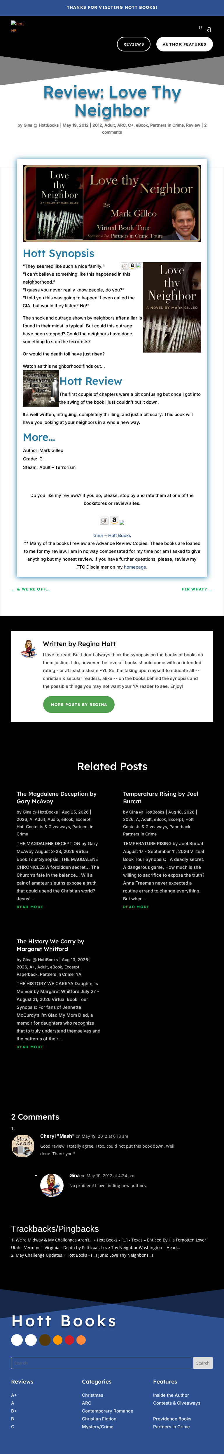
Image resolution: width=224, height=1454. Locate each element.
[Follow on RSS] (81, 1340)
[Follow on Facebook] (17, 1340)
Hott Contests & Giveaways (43, 826)
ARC (121, 124)
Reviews (133, 44)
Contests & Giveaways (176, 1403)
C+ (131, 124)
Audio (53, 819)
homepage (135, 567)
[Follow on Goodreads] (45, 1340)
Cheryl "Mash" (57, 1136)
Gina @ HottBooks (41, 124)
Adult (109, 124)
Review (193, 124)
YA (78, 974)
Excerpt (83, 819)
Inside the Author (171, 1395)
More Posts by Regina (79, 704)
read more (30, 906)
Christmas (92, 1395)
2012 (97, 124)
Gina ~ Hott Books (112, 535)
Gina (74, 1175)
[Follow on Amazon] (57, 1340)
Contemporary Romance (107, 1411)
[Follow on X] (31, 1340)
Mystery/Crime (97, 1426)
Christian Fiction (99, 1419)
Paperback (27, 974)
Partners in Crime (167, 124)
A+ (32, 966)
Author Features (184, 44)
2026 (22, 819)
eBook (142, 124)
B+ (14, 1411)
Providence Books (172, 1419)
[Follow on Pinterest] (69, 1340)
